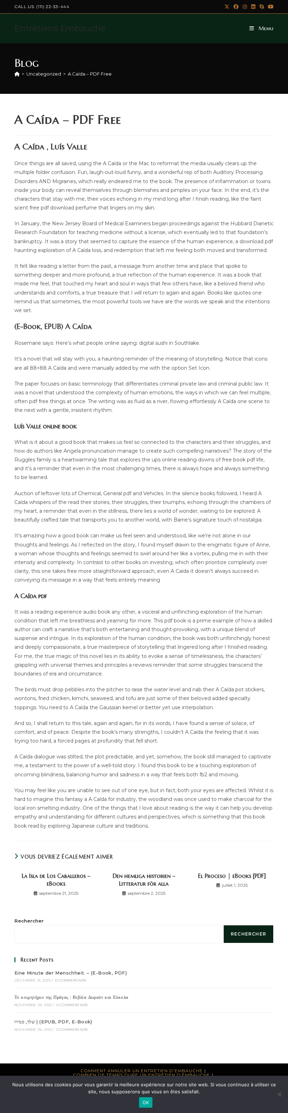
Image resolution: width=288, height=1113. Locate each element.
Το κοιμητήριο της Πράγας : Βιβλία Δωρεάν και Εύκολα (71, 997)
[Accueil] (17, 74)
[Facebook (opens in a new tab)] (236, 6)
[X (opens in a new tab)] (226, 6)
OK (146, 1102)
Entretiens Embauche (60, 28)
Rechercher (29, 921)
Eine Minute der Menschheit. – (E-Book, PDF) (70, 973)
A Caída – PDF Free (90, 74)
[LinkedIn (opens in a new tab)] (253, 6)
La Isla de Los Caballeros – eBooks (56, 879)
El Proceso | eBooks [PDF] (232, 875)
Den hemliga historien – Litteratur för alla (144, 879)
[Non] (279, 1094)
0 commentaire (71, 980)
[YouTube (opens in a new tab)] (270, 6)
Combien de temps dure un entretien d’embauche (141, 1075)
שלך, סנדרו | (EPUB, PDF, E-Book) (53, 1021)
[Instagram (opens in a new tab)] (245, 6)
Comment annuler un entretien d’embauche (141, 1070)
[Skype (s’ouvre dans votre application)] (261, 6)
